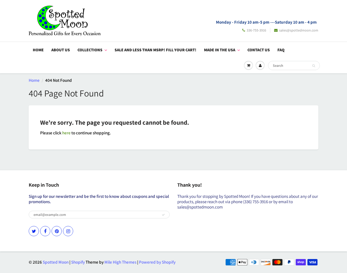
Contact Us (258, 50)
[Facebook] (45, 231)
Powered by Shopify (157, 262)
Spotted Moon (56, 262)
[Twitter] (34, 231)
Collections (89, 50)
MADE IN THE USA (219, 50)
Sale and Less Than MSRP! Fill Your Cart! (155, 50)
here (66, 133)
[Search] (313, 66)
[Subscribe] (163, 215)
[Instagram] (68, 231)
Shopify (78, 262)
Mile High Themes (120, 262)
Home (38, 50)
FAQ (281, 50)
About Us (60, 50)
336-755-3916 (256, 30)
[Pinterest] (57, 231)
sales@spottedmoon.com (298, 30)
